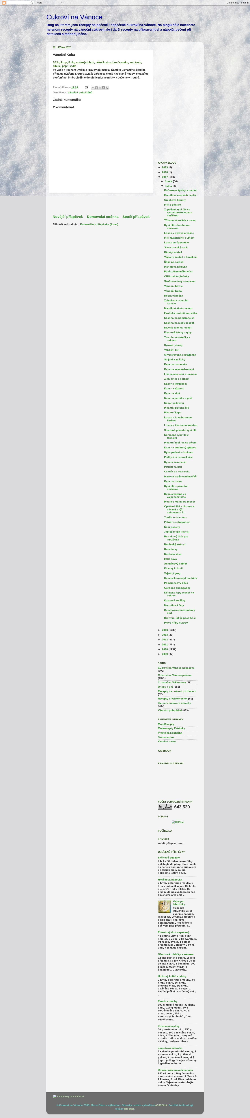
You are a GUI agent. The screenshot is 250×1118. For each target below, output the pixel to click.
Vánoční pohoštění (80, 92)
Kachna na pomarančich (179, 318)
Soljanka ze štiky (174, 359)
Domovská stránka (103, 217)
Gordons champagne (177, 588)
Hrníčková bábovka (170, 879)
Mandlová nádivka (175, 266)
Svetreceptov (166, 737)
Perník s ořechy (167, 1001)
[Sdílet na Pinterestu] (107, 87)
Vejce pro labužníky (179, 903)
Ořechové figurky (175, 200)
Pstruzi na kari (173, 466)
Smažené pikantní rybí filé (180, 430)
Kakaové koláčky (174, 600)
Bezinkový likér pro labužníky (176, 538)
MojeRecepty (166, 724)
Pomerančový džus (176, 583)
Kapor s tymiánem (175, 383)
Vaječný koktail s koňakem (180, 257)
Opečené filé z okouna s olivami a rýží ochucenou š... (179, 509)
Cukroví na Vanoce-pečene (174, 675)
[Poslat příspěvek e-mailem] (86, 87)
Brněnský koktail (174, 544)
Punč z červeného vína (178, 271)
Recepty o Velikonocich (172, 698)
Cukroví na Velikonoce (172, 682)
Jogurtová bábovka (170, 1048)
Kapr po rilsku (173, 481)
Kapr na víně (172, 393)
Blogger (129, 1108)
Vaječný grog (172, 573)
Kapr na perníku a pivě (178, 398)
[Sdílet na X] (100, 87)
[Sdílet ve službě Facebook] (103, 87)
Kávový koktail (173, 568)
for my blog (63, 1096)
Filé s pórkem (172, 204)
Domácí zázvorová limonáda (175, 1070)
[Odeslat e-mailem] (93, 87)
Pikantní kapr (172, 412)
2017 (165, 177)
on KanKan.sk (77, 1096)
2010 (165, 649)
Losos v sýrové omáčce (179, 233)
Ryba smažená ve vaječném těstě (175, 495)
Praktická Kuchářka (170, 732)
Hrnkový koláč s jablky (172, 976)
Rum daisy (170, 549)
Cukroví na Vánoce (74, 17)
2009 (165, 654)
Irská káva (170, 559)
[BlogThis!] (96, 87)
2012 (165, 639)
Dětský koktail (173, 252)
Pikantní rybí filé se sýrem (180, 442)
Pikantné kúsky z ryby (178, 332)
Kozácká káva (172, 554)
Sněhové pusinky (169, 857)
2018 (165, 172)
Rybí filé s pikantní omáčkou (176, 487)
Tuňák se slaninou (175, 517)
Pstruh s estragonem (177, 522)
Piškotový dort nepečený (173, 932)
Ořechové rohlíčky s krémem (175, 954)
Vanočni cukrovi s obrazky (174, 703)
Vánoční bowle (173, 286)
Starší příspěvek (136, 217)
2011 (165, 644)
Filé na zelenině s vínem (179, 237)
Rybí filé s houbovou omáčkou (177, 226)
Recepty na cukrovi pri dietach (177, 691)
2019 (165, 167)
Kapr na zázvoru (174, 388)
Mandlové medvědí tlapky (180, 195)
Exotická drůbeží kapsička (180, 313)
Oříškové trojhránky (176, 276)
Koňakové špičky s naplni (180, 190)
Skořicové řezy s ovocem (179, 281)
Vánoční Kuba (173, 291)
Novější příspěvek (68, 217)
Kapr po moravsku (175, 364)
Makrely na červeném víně (180, 476)
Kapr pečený (172, 527)
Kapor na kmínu (174, 403)
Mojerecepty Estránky (171, 728)
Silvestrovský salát (176, 247)
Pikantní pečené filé (176, 407)
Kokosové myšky (168, 1026)
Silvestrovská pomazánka (180, 354)
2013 (165, 634)
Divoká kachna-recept (177, 327)
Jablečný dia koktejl (176, 531)
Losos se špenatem (176, 242)
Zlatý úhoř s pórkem (176, 378)
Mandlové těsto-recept (178, 308)
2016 (165, 630)
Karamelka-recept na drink (180, 578)
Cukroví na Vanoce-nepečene (176, 667)
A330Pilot (161, 1105)
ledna (169, 186)
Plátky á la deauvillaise (178, 457)
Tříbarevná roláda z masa (179, 220)
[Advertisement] (101, 203)
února (169, 181)
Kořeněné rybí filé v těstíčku (176, 436)
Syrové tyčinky (173, 345)
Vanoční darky (167, 741)
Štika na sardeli (173, 262)
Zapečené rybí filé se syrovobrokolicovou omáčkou (178, 212)
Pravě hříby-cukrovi (176, 622)
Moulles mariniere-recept (179, 501)
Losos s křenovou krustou (180, 425)
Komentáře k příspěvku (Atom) (99, 224)
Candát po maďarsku (177, 471)
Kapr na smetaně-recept (179, 369)
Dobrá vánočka (173, 295)
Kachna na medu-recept (179, 322)
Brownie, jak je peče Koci (180, 618)
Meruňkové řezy (174, 605)
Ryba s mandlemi (175, 462)
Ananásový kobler (175, 563)
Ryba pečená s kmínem (178, 452)
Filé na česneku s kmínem (180, 374)
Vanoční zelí (171, 349)
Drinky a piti (165, 687)
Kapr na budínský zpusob (180, 447)
